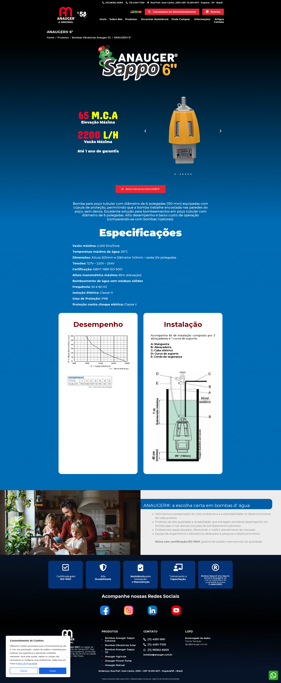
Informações (202, 19)
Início (103, 19)
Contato (219, 22)
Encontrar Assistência (154, 19)
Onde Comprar (180, 19)
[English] (132, 11)
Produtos (131, 19)
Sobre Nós (115, 19)
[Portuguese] (136, 11)
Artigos (219, 19)
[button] (145, 131)
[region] (38, 656)
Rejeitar (23, 671)
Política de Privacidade (26, 663)
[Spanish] (140, 11)
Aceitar (52, 671)
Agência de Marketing (161, 679)
